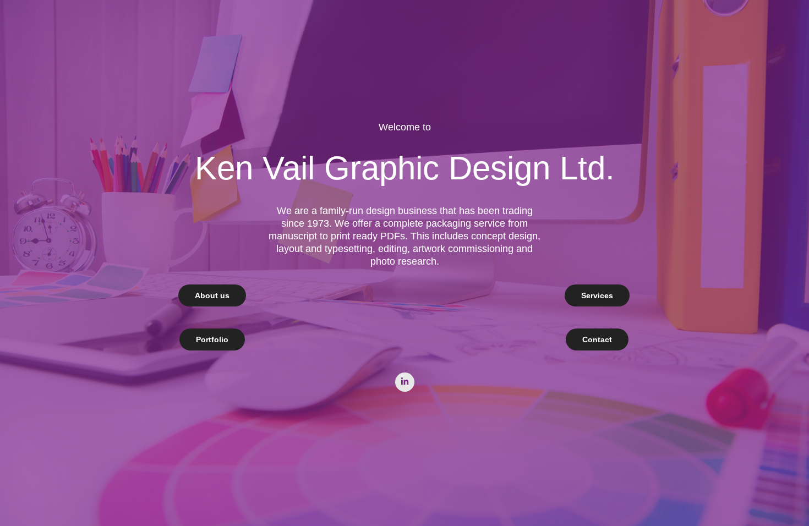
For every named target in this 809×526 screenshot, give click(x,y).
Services (597, 295)
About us (212, 295)
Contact (597, 339)
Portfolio (212, 339)
